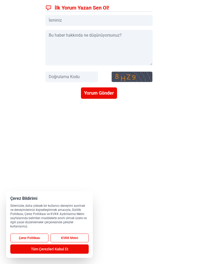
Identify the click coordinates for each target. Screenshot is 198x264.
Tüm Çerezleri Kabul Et (49, 249)
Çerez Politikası (29, 238)
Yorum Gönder (99, 93)
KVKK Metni (69, 238)
